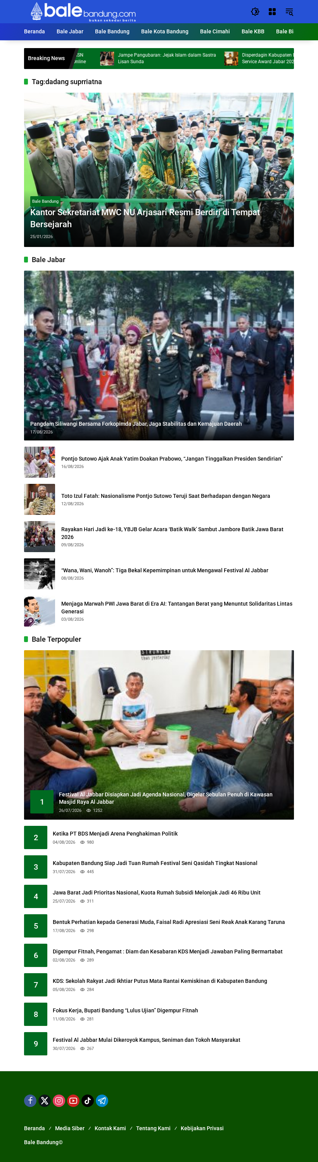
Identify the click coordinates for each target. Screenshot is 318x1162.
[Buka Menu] (272, 11)
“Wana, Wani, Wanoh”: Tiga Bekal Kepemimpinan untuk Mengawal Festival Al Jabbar (164, 570)
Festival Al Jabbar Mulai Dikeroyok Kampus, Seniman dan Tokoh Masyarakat (146, 1040)
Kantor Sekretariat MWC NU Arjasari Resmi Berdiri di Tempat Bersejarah (145, 218)
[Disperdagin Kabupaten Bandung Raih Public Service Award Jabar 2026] (200, 59)
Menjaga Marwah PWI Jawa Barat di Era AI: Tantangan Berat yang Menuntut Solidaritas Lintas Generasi (176, 608)
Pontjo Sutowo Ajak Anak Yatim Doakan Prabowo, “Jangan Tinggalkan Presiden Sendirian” (172, 459)
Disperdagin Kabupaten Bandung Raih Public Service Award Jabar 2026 (258, 58)
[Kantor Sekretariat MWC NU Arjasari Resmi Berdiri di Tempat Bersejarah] (159, 170)
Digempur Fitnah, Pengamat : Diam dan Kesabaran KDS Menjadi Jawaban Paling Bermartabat (168, 951)
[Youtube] (73, 1101)
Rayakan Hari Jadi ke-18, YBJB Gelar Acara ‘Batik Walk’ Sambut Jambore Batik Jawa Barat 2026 (172, 533)
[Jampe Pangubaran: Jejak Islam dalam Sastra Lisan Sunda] (76, 59)
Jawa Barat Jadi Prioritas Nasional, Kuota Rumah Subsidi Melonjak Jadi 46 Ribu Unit (157, 892)
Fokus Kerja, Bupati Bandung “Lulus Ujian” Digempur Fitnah (125, 1010)
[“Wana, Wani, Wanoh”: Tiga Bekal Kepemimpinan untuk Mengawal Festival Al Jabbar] (39, 573)
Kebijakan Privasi (202, 1128)
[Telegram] (102, 1101)
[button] (255, 11)
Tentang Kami (153, 1128)
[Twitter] (44, 1101)
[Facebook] (30, 1101)
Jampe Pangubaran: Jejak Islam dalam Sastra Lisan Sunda (135, 58)
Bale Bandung (45, 201)
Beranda (34, 1128)
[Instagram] (59, 1101)
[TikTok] (87, 1101)
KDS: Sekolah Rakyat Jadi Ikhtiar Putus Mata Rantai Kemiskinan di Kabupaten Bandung (160, 981)
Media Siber (70, 1128)
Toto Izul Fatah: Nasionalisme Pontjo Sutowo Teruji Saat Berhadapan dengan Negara (165, 496)
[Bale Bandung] (82, 11)
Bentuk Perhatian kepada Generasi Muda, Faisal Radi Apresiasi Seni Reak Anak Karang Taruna (169, 922)
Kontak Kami (110, 1128)
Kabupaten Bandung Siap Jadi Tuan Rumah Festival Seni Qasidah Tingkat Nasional (155, 863)
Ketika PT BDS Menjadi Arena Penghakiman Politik (115, 833)
